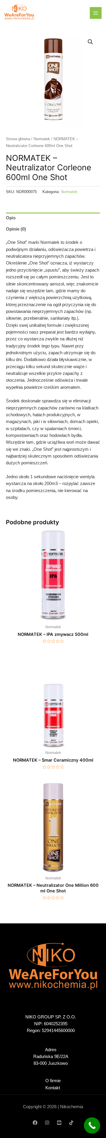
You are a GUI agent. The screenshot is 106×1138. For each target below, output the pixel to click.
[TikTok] (71, 1122)
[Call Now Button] (92, 1125)
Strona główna (18, 139)
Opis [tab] (11, 217)
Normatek (42, 139)
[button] (90, 42)
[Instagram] (47, 1122)
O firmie (53, 1080)
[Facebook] (35, 1122)
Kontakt (52, 1087)
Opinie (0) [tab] (16, 229)
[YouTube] (59, 1122)
